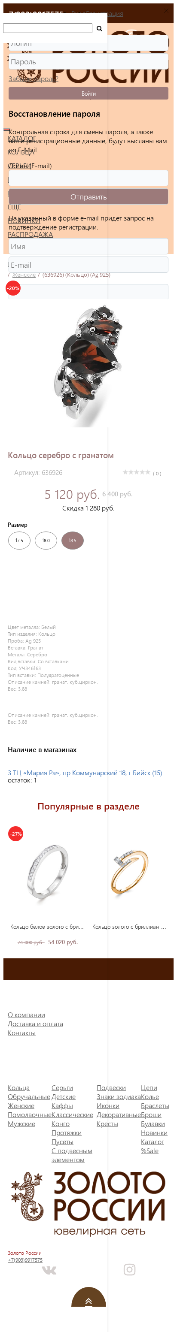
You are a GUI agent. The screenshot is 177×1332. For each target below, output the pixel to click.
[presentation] (160, 886)
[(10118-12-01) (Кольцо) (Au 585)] (129, 871)
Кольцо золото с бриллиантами (131, 926)
